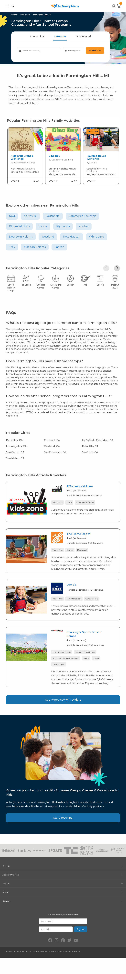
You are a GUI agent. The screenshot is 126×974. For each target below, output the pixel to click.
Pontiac (84, 226)
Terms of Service (72, 951)
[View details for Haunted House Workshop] (100, 139)
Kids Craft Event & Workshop (22, 157)
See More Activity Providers (63, 699)
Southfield (53, 216)
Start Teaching (63, 817)
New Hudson (71, 236)
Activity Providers (10, 875)
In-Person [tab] (60, 36)
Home (14, 14)
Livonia (43, 226)
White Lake (96, 236)
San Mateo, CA (15, 458)
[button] (106, 268)
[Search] (13, 6)
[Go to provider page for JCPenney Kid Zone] (57, 489)
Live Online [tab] (37, 36)
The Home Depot (78, 534)
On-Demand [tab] (83, 36)
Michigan (24, 14)
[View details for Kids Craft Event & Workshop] (25, 139)
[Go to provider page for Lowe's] (57, 589)
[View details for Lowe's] (26, 599)
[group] (25, 156)
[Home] (65, 6)
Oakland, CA (52, 446)
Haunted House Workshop (96, 157)
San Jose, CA (90, 452)
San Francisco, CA (55, 452)
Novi (12, 216)
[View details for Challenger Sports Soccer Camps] (26, 647)
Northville (30, 216)
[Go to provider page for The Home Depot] (57, 538)
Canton (59, 246)
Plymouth (63, 226)
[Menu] (7, 5)
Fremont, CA (52, 440)
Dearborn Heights (21, 236)
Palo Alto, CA (90, 446)
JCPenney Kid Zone (80, 486)
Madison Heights (35, 246)
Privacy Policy (56, 951)
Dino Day (54, 155)
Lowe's (71, 584)
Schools (6, 883)
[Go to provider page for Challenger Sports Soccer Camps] (57, 631)
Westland (48, 236)
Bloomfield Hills (19, 226)
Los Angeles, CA (16, 446)
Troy (12, 246)
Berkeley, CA (14, 440)
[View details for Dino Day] (63, 139)
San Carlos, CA (15, 452)
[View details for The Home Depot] (26, 549)
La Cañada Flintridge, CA (97, 440)
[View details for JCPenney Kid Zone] (26, 501)
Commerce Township (82, 216)
